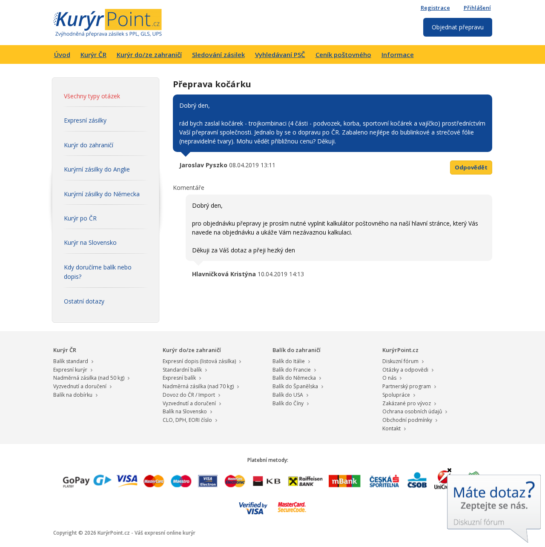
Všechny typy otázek (92, 96)
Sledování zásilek (218, 54)
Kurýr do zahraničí (88, 145)
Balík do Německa (294, 377)
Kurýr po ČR (80, 218)
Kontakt (391, 428)
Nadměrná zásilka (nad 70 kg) (198, 386)
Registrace (435, 7)
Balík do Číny (288, 403)
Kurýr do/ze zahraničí (149, 54)
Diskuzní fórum (400, 361)
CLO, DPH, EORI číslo (187, 420)
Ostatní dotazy (84, 301)
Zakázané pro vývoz (406, 403)
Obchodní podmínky (407, 420)
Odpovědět (471, 167)
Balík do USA (287, 394)
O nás (389, 377)
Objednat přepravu (458, 27)
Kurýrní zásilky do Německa (102, 194)
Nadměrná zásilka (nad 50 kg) (88, 377)
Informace (398, 54)
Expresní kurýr (70, 369)
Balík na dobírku (72, 394)
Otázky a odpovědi (405, 369)
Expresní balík (179, 377)
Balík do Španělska (295, 386)
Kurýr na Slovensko (90, 242)
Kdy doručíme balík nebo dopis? (98, 272)
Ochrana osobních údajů (412, 411)
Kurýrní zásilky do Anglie (97, 169)
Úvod (62, 54)
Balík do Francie (291, 369)
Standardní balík (182, 369)
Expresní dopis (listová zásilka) (199, 361)
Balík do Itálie (288, 361)
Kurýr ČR (93, 54)
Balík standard (70, 361)
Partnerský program (406, 386)
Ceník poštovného (343, 54)
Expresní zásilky (85, 120)
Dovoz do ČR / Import (189, 394)
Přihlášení (477, 7)
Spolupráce (396, 394)
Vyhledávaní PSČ (280, 54)
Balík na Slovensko (185, 411)
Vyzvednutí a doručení (79, 386)
